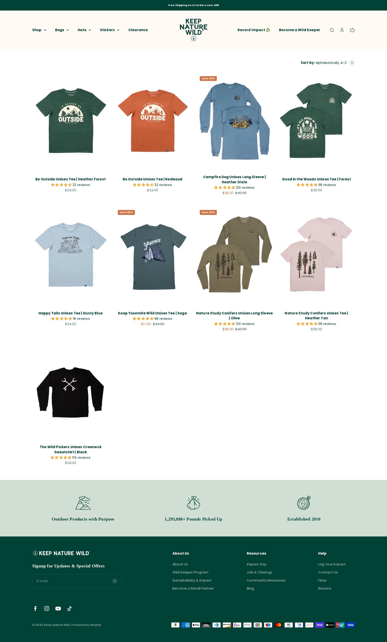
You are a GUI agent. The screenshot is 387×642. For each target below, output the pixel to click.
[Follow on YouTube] (58, 608)
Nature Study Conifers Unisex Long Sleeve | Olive (234, 316)
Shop (37, 29)
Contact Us (328, 572)
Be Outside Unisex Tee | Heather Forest (70, 179)
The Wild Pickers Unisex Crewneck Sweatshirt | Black (70, 449)
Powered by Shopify (86, 625)
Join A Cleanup (259, 572)
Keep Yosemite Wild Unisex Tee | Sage (152, 313)
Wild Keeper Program (190, 572)
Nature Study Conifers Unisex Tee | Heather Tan (316, 316)
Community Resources (266, 580)
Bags (59, 29)
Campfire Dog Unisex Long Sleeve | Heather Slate (234, 179)
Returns (324, 588)
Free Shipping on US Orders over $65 (193, 5)
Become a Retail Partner (193, 588)
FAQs (322, 580)
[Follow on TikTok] (70, 608)
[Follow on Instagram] (47, 608)
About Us (180, 564)
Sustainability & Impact (192, 580)
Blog (250, 588)
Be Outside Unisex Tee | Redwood (153, 179)
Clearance (138, 29)
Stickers (107, 29)
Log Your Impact (332, 564)
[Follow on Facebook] (35, 608)
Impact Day (257, 564)
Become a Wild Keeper (299, 29)
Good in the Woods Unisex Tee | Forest (316, 179)
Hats (82, 29)
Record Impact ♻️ (254, 29)
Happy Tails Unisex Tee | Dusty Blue (71, 313)
